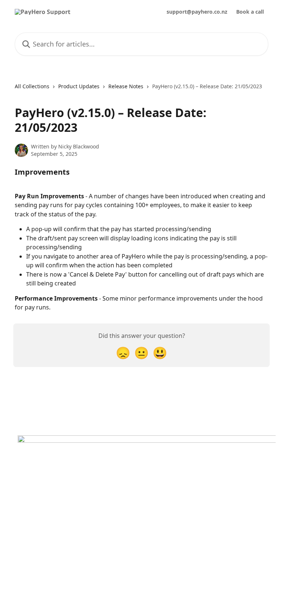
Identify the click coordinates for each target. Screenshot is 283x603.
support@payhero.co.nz (197, 11)
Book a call (250, 11)
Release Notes (125, 86)
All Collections (32, 86)
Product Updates (78, 86)
